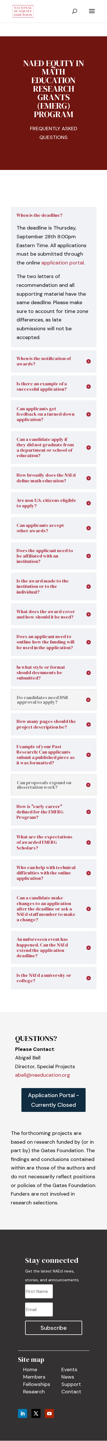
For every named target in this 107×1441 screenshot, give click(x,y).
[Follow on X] (36, 1413)
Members (34, 1376)
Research (34, 1391)
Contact (71, 1391)
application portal (62, 262)
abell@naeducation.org (42, 1075)
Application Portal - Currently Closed (53, 1099)
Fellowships (36, 1384)
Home (30, 1369)
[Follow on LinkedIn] (22, 1413)
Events (69, 1369)
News (67, 1376)
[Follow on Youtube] (49, 1413)
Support (71, 1384)
